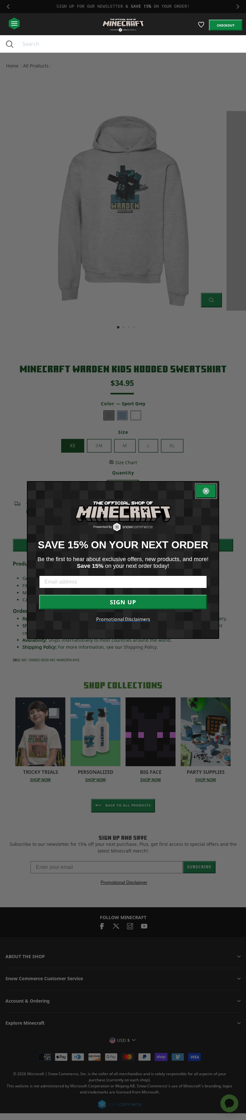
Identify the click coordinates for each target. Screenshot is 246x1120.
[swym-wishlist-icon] (201, 27)
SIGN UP (123, 602)
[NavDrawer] (14, 23)
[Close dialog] (206, 491)
